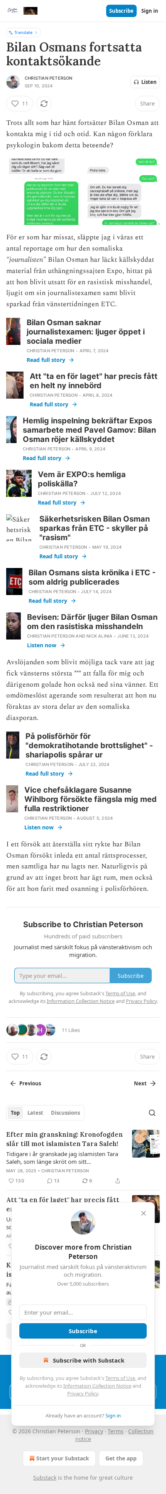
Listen (149, 81)
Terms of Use (120, 1378)
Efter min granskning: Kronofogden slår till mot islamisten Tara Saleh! (64, 1139)
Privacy (94, 1431)
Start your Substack (62, 1458)
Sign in (149, 10)
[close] (143, 1213)
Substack (44, 1477)
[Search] (152, 1112)
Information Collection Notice (97, 1385)
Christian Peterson (49, 78)
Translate (23, 32)
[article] (83, 1157)
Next (140, 1083)
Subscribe (121, 10)
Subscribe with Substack (88, 1360)
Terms (116, 1431)
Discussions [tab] (65, 1112)
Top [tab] (15, 1112)
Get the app (121, 1458)
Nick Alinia (99, 636)
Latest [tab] (35, 1112)
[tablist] (45, 1112)
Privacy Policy (82, 1393)
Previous (30, 1083)
